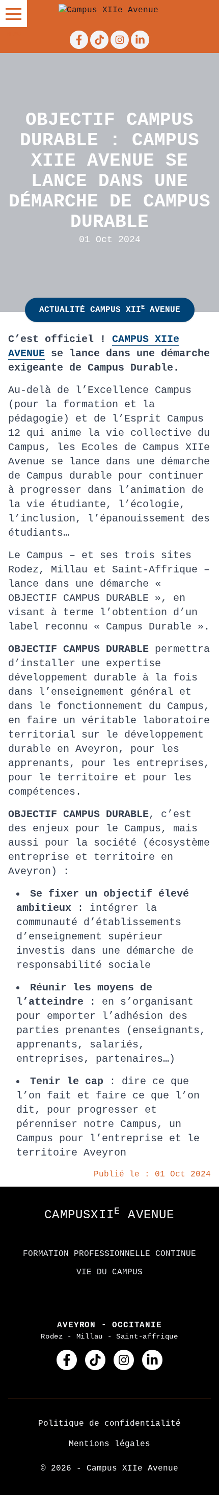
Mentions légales (109, 1444)
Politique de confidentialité (109, 1423)
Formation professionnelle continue (109, 1253)
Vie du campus (109, 1272)
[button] (13, 13)
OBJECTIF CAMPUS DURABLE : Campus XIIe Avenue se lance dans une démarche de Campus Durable (109, 171)
